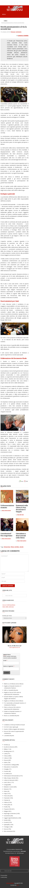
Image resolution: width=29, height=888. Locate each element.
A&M (18, 885)
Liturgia (6, 784)
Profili (5, 807)
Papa (5, 793)
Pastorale (6, 798)
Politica (6, 802)
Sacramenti (7, 815)
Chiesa (5, 21)
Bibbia (5, 749)
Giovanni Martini (8, 696)
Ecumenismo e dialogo (10, 764)
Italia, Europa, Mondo (9, 778)
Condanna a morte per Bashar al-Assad (14, 724)
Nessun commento (16, 32)
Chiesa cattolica (15, 547)
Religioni (6, 811)
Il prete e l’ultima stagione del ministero (14, 729)
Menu (4, 14)
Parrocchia (7, 796)
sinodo (21, 547)
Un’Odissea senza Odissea (16, 684)
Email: (5, 660)
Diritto (5, 762)
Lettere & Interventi (9, 780)
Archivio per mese (7, 615)
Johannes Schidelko (23, 35)
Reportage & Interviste (10, 813)
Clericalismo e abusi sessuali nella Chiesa (21, 536)
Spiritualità (6, 824)
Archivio (6, 744)
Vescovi (6, 829)
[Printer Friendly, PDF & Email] (23, 482)
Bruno (5, 715)
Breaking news (8, 751)
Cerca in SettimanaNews (8, 605)
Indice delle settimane (8, 607)
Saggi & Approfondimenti (10, 818)
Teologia (6, 827)
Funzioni (6, 771)
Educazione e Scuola (9, 767)
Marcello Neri (20, 514)
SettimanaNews (10, 883)
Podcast (6, 800)
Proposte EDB (8, 809)
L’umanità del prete (13, 690)
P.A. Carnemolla (8, 703)
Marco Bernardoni (6, 510)
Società (6, 822)
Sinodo (6, 820)
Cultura (6, 758)
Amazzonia (7, 547)
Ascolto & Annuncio (9, 747)
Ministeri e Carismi (9, 787)
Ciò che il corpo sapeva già (11, 727)
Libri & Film (7, 782)
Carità (5, 753)
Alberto (6, 684)
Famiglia (6, 769)
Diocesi (6, 760)
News (5, 791)
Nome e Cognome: (8, 666)
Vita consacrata (8, 831)
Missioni (6, 789)
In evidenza (7, 773)
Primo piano (7, 804)
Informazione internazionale (11, 776)
